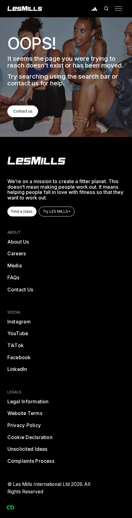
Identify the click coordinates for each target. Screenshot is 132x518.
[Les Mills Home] (24, 8)
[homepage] (36, 161)
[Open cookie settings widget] (10, 507)
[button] (106, 8)
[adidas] (94, 8)
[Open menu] (118, 8)
